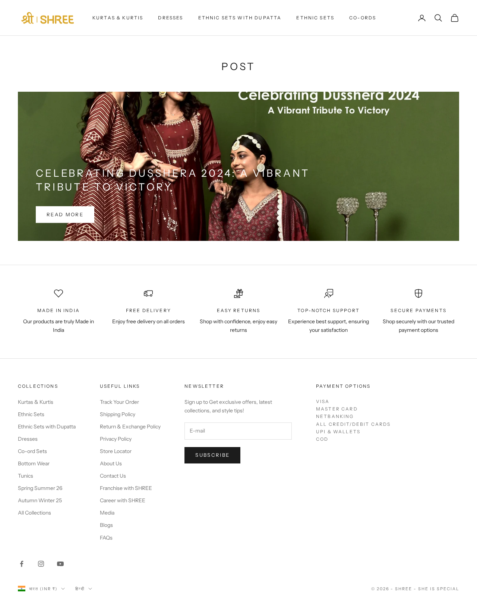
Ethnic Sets (315, 18)
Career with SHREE (122, 500)
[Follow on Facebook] (21, 563)
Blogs (106, 525)
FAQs (106, 537)
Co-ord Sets (32, 451)
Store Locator (116, 451)
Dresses (170, 18)
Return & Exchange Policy (130, 426)
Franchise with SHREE (126, 488)
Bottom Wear (34, 463)
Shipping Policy (117, 414)
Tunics (25, 475)
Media (107, 512)
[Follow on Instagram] (41, 563)
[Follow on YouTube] (60, 563)
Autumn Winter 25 (40, 500)
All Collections (34, 512)
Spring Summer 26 (40, 488)
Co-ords (362, 18)
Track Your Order (119, 402)
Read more (65, 214)
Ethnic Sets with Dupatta (240, 18)
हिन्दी (80, 588)
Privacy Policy (116, 439)
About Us (111, 463)
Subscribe (212, 455)
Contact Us (113, 475)
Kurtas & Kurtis (117, 18)
